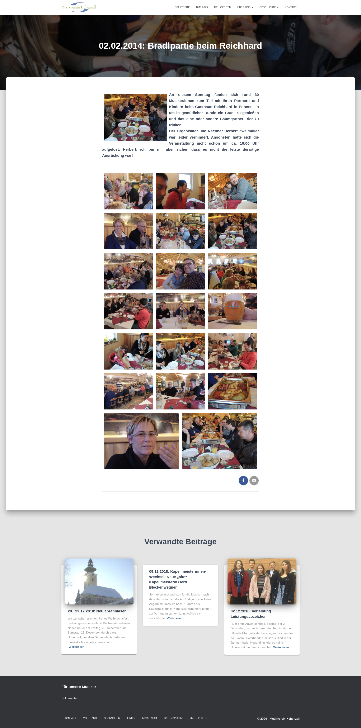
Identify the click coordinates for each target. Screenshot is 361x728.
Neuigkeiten (222, 7)
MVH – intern (198, 718)
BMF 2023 (202, 7)
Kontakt (290, 7)
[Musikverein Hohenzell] (78, 7)
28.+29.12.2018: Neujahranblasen (97, 611)
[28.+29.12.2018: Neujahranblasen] (99, 581)
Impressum (149, 718)
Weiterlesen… (78, 646)
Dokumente (69, 698)
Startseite (182, 7)
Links (131, 718)
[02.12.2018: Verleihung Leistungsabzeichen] (262, 581)
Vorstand (90, 718)
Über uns (244, 7)
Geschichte (268, 7)
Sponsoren (112, 718)
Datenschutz (173, 718)
